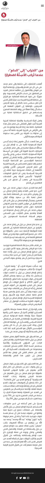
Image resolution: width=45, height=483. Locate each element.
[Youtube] (24, 478)
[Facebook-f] (17, 478)
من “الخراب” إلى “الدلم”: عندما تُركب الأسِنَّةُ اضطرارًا (20, 20)
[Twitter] (20, 478)
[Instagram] (28, 478)
